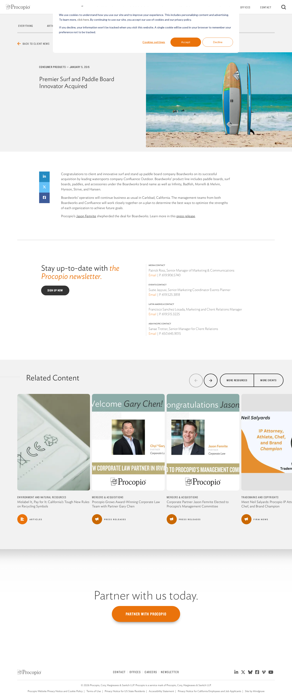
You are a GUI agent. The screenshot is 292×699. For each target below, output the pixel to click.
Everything (25, 26)
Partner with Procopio (146, 614)
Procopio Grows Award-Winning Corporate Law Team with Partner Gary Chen (126, 504)
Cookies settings (153, 42)
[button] (196, 380)
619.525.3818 (171, 295)
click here (83, 19)
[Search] (283, 7)
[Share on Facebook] (44, 198)
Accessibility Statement (161, 691)
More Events (268, 380)
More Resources (237, 380)
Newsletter (170, 672)
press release (185, 216)
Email (152, 275)
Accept (185, 42)
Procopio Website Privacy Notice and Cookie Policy (55, 691)
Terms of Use (93, 691)
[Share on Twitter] (44, 187)
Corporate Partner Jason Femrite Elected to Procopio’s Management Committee (198, 504)
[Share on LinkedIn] (44, 177)
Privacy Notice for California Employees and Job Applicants (209, 691)
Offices (245, 7)
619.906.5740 (171, 275)
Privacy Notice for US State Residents (125, 691)
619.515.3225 (171, 314)
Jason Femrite (86, 216)
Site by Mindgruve (255, 691)
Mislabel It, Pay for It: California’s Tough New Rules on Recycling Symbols (53, 504)
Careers (151, 672)
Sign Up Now (55, 290)
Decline (217, 42)
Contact (265, 7)
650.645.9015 (171, 333)
